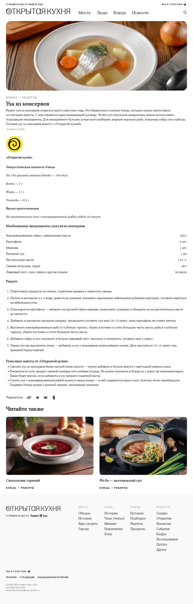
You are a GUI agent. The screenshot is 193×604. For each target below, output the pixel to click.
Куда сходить (88, 524)
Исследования (167, 540)
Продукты (137, 529)
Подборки (138, 519)
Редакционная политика (53, 577)
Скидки (161, 514)
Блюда (119, 13)
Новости (140, 13)
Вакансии (163, 524)
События (163, 529)
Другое (161, 550)
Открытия (164, 519)
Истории (85, 519)
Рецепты (29, 97)
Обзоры (84, 514)
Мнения (110, 524)
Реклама (11, 577)
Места (84, 13)
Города (83, 529)
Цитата (161, 545)
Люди (102, 13)
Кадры (161, 534)
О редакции (27, 577)
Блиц (108, 534)
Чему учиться (114, 519)
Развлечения (113, 529)
